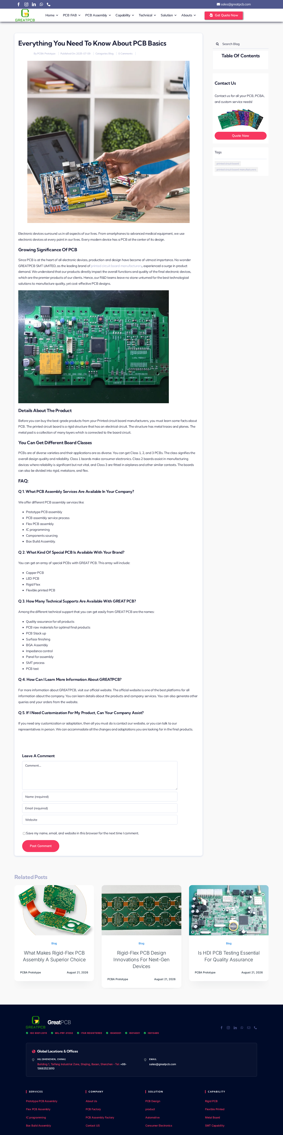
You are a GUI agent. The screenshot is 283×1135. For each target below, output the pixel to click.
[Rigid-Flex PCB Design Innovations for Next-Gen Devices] (141, 887)
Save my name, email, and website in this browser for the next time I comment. (82, 833)
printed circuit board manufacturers (116, 266)
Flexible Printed (214, 1109)
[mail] (248, 1027)
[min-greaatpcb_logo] (25, 11)
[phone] (49, 4)
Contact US (93, 1125)
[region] (50, 1107)
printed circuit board (228, 163)
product (150, 1109)
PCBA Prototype (46, 53)
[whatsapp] (41, 4)
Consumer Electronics (158, 1125)
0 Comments (125, 53)
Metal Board (212, 1117)
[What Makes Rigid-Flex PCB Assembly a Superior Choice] (54, 887)
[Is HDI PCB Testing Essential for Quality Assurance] (229, 887)
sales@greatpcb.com (235, 4)
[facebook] (19, 4)
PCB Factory (93, 1109)
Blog (110, 53)
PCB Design (152, 1101)
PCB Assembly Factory (100, 1117)
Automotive (152, 1117)
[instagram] (26, 4)
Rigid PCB (211, 1101)
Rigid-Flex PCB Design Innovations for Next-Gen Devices (141, 959)
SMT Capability (214, 1125)
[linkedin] (34, 4)
